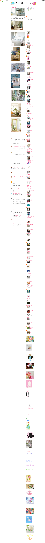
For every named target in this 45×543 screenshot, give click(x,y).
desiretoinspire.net (29, 83)
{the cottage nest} (29, 330)
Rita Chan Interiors (31, 130)
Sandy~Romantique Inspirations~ (16, 176)
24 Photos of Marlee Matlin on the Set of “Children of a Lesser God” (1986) (32, 311)
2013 (27, 392)
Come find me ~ (31, 166)
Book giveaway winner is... (31, 212)
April (28, 404)
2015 (27, 390)
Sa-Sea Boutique (29, 233)
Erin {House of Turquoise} (16, 146)
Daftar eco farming (31, 195)
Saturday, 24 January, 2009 (19, 219)
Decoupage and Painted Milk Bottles (31, 307)
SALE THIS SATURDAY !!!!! (31, 140)
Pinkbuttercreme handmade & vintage (30, 216)
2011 (27, 394)
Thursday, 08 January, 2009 (22, 146)
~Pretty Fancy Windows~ (30, 408)
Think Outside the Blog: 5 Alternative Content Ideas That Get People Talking (31, 118)
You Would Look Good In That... (31, 121)
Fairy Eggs (31, 281)
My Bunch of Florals (31, 52)
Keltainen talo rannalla (29, 151)
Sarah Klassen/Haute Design (29, 238)
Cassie (13, 152)
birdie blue (28, 55)
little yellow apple (15, 167)
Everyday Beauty (29, 103)
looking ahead (31, 294)
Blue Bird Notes (29, 56)
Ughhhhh (31, 220)
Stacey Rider (14, 219)
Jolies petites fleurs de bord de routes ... (30, 114)
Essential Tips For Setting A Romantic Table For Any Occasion (32, 257)
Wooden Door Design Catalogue (29, 149)
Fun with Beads (31, 170)
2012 (27, 393)
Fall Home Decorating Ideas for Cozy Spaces (30, 77)
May (28, 403)
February (29, 406)
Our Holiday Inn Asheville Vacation (32, 177)
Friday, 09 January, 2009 (20, 167)
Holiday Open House (31, 99)
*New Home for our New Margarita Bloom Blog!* (32, 182)
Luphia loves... (28, 174)
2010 (27, 395)
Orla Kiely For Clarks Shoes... (31, 265)
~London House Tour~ (29, 413)
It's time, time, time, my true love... (31, 157)
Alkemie (28, 35)
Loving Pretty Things (29, 165)
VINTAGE (28, 317)
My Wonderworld (29, 194)
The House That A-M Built (30, 285)
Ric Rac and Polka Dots (30, 220)
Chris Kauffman (14, 188)
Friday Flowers (31, 243)
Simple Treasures (31, 31)
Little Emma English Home (30, 160)
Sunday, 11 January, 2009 (18, 193)
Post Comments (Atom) (16, 239)
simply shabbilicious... (31, 252)
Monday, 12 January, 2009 (18, 207)
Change (30, 290)
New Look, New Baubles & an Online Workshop (30, 104)
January (29, 407)
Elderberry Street (29, 90)
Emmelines (28, 94)
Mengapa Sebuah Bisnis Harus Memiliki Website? (32, 126)
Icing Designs (28, 134)
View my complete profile (29, 17)
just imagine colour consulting (29, 148)
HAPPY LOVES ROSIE (29, 116)
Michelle (13, 223)
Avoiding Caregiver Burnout (31, 62)
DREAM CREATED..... (31, 248)
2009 (27, 396)
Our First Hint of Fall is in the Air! (31, 276)
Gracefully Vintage (29, 109)
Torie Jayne (28, 298)
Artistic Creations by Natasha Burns (29, 44)
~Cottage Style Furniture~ (30, 414)
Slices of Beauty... (29, 264)
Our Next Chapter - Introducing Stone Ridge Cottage (32, 328)
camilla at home (29, 66)
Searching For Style (29, 242)
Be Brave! (31, 301)
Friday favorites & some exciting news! (32, 191)
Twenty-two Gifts (32, 90)
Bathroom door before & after (31, 45)
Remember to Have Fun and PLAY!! (31, 37)
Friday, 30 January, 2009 (17, 223)
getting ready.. (31, 229)
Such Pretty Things (29, 273)
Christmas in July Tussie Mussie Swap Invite (29, 186)
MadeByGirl (28, 176)
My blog (28, 185)
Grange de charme (29, 113)
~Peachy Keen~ (29, 410)
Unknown (14, 181)
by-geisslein (28, 65)
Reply (13, 144)
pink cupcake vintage (29, 207)
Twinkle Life (28, 301)
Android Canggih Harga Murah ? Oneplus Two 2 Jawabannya (29, 218)
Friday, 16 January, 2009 (18, 215)
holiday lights (31, 208)
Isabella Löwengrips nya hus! (31, 87)
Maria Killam (14, 193)
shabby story (28, 251)
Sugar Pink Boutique (29, 275)
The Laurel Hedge (29, 289)
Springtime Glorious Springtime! (31, 200)
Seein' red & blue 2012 (31, 79)
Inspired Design (29, 138)
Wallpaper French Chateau (32, 72)
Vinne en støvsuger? (31, 95)
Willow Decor (28, 326)
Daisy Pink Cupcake (23, 3)
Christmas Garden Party (31, 322)
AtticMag (28, 49)
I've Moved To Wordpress (31, 286)
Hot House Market (29, 125)
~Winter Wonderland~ (30, 409)
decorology (28, 76)
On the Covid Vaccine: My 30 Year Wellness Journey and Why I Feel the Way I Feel (30, 107)
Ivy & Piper (28, 139)
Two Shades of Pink (29, 305)
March (28, 405)
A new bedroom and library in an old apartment (30, 84)
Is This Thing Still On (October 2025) (31, 332)
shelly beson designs (29, 260)
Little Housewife (29, 161)
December (29, 397)
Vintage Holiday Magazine (31, 144)
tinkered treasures (29, 294)
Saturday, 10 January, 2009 (18, 181)
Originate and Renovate (30, 203)
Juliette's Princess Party (32, 204)
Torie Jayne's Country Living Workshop (30, 299)
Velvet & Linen (28, 314)
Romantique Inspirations (30, 224)
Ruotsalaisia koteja (31, 152)
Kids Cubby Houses (29, 188)
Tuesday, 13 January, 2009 (17, 211)
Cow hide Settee (31, 109)
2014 (27, 391)
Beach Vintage (29, 51)
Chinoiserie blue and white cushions (31, 270)
